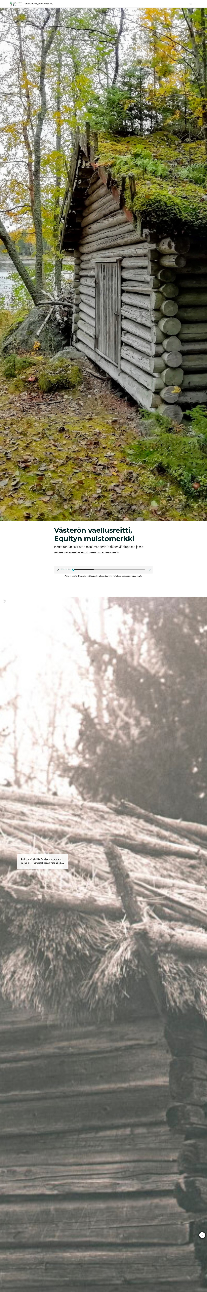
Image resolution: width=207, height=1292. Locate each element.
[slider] (109, 569)
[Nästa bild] (202, 1235)
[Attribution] (4, 12)
